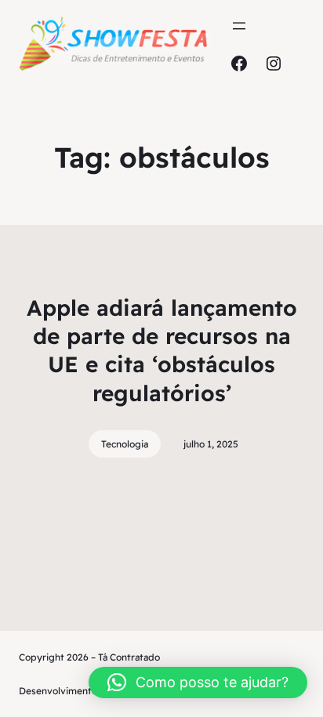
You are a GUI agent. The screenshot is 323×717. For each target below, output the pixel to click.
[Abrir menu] (239, 25)
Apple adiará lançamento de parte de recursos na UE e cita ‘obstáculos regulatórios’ (162, 350)
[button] (198, 682)
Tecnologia (124, 444)
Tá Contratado (129, 657)
